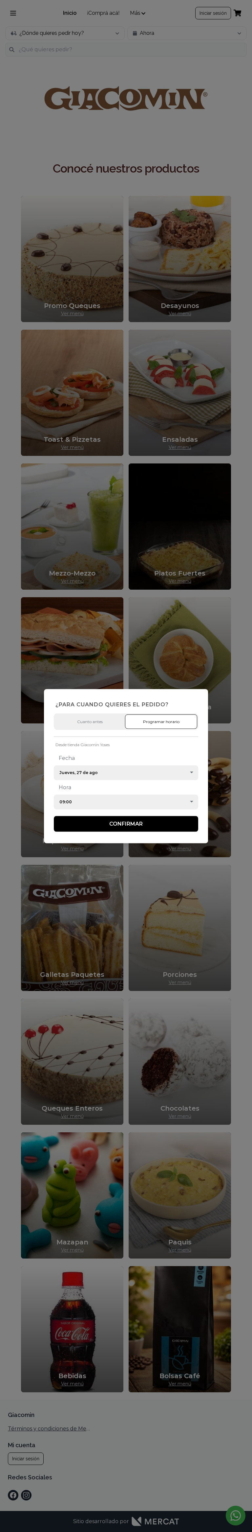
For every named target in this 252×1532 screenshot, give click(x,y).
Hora (65, 787)
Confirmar (126, 823)
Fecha (67, 758)
